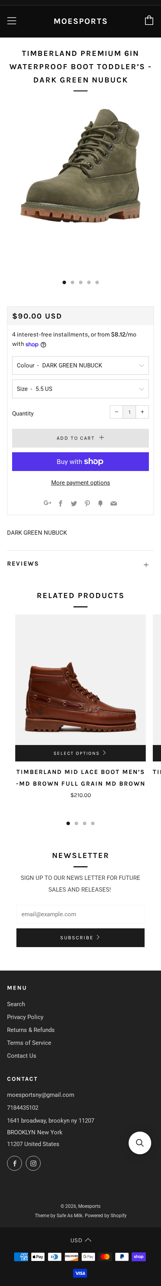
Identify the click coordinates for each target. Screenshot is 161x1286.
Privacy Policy (25, 1017)
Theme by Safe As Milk (58, 1215)
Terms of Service (29, 1042)
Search (16, 1004)
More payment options (80, 482)
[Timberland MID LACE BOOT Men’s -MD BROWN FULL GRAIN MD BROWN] (80, 679)
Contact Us (21, 1055)
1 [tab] (68, 823)
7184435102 (22, 1107)
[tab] (64, 282)
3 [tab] (84, 823)
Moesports (81, 21)
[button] (140, 1143)
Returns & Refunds (31, 1029)
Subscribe (76, 937)
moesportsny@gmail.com (40, 1094)
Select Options (77, 753)
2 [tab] (76, 823)
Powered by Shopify (106, 1215)
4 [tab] (93, 823)
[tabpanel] (80, 188)
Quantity (23, 413)
